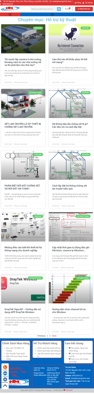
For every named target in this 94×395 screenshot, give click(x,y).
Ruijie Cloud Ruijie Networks (40, 374)
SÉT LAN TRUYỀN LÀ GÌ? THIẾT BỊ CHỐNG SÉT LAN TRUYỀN (23, 125)
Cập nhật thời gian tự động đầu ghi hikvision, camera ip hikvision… (70, 249)
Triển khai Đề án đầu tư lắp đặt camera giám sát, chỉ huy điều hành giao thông (53, 378)
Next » (54, 336)
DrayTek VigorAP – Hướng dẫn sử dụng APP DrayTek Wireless (23, 311)
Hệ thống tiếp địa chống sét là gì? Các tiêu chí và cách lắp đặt (70, 125)
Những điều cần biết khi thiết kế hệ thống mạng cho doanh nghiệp (23, 249)
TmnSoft (68, 390)
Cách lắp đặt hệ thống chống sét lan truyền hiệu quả (69, 187)
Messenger (5, 382)
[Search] (59, 9)
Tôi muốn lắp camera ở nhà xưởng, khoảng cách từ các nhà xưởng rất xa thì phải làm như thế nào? (23, 62)
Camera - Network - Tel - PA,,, (15, 372)
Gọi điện (5, 370)
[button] (10, 14)
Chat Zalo (5, 376)
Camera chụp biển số (39, 369)
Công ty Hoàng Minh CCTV (53, 369)
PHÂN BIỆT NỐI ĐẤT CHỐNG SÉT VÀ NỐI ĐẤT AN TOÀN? (22, 187)
